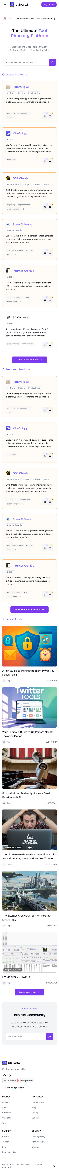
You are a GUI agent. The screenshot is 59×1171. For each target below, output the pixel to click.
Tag (4, 1123)
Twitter (5, 1142)
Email (4, 1147)
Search (5, 1107)
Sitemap (36, 1147)
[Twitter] (10, 1075)
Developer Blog (9, 1152)
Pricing (35, 1112)
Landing (6, 1102)
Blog (34, 1107)
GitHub (5, 1136)
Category (6, 1118)
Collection (6, 1112)
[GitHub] (4, 1075)
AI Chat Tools (38, 1102)
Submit (35, 1118)
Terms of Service (40, 1142)
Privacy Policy (38, 1136)
